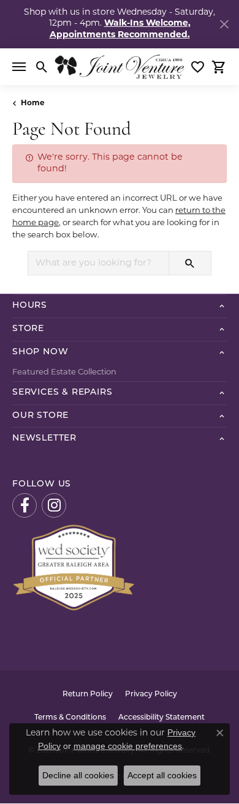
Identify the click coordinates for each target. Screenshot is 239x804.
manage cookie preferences (128, 746)
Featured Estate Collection (64, 372)
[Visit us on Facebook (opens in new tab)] (24, 505)
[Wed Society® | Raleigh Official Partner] (73, 567)
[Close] (224, 24)
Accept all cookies (162, 775)
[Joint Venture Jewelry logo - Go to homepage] (119, 66)
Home (33, 103)
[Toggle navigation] (19, 66)
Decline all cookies (78, 775)
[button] (42, 66)
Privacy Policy (151, 694)
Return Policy (88, 694)
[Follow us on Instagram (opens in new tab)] (54, 505)
